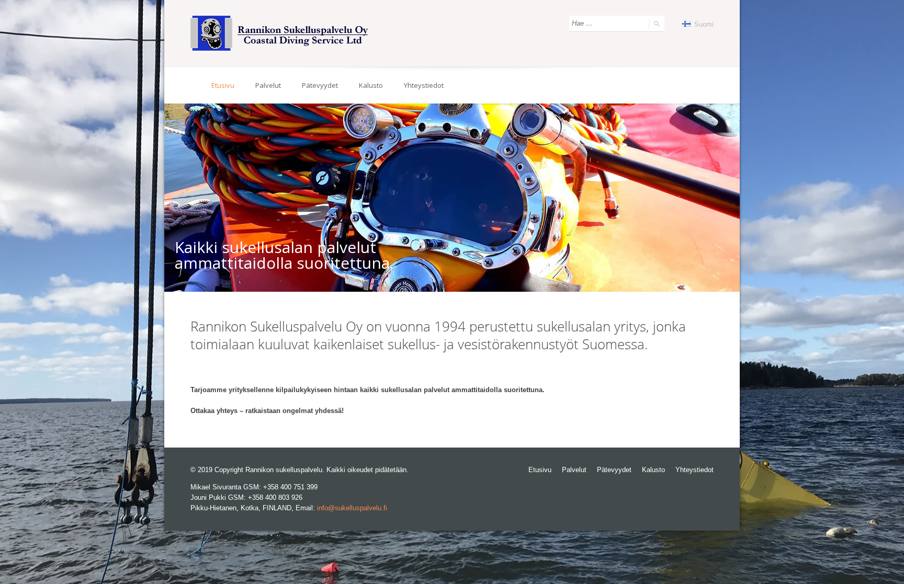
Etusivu (222, 85)
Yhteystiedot (424, 85)
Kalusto (371, 85)
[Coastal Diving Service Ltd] (280, 33)
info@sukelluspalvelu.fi (352, 508)
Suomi (703, 24)
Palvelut (268, 85)
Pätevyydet (320, 85)
